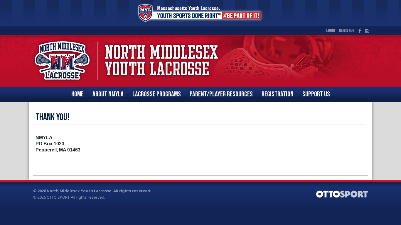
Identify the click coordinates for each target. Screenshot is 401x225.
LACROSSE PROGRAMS (156, 94)
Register (346, 30)
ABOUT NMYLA (108, 94)
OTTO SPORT (58, 197)
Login (330, 30)
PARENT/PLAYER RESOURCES (221, 94)
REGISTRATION (278, 94)
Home (77, 94)
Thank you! (52, 117)
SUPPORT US (316, 94)
